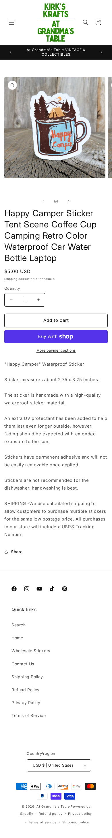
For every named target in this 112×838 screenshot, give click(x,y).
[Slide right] (68, 201)
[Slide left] (43, 201)
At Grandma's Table (53, 806)
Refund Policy (25, 689)
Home (17, 637)
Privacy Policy (25, 702)
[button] (11, 22)
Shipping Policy (27, 676)
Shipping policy (75, 822)
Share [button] (17, 551)
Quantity (12, 288)
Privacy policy (80, 814)
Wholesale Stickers (30, 650)
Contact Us (22, 663)
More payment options (56, 350)
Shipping (11, 278)
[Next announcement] (101, 52)
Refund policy (50, 814)
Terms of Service (28, 715)
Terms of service (43, 822)
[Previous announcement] (10, 52)
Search (18, 624)
